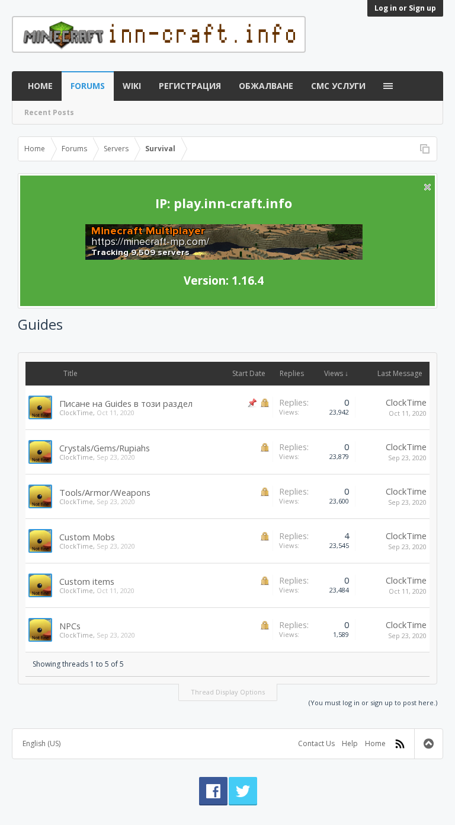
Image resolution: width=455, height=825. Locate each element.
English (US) (41, 743)
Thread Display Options (228, 691)
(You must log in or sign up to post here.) (373, 702)
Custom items (86, 581)
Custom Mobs (87, 537)
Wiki (132, 85)
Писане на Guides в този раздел (126, 403)
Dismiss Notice (427, 187)
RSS (400, 743)
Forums (88, 85)
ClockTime (76, 412)
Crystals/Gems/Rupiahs (104, 448)
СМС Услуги (338, 85)
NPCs (70, 626)
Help (350, 743)
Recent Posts (49, 112)
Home (40, 85)
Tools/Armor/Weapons (104, 492)
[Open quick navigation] (425, 149)
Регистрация (190, 85)
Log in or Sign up (405, 8)
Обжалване (266, 85)
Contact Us (316, 743)
